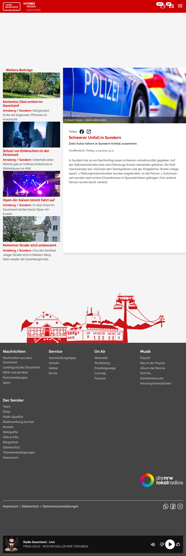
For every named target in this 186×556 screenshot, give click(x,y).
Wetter (53, 368)
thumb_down (162, 544)
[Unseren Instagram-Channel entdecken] (180, 506)
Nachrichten (14, 351)
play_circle (170, 544)
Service (55, 351)
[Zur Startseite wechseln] (11, 6)
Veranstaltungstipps (62, 358)
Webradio (101, 358)
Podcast (100, 378)
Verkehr (54, 363)
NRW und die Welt (15, 372)
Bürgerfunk (10, 442)
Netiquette (10, 432)
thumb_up (178, 544)
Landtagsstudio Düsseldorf (21, 367)
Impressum (10, 457)
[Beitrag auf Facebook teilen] (82, 131)
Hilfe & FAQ (10, 437)
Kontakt (8, 427)
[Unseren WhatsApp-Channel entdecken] (166, 506)
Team (6, 406)
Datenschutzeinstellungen (60, 506)
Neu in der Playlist (152, 363)
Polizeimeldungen (15, 377)
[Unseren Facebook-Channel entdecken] (173, 506)
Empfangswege (105, 368)
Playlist (145, 358)
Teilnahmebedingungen (19, 452)
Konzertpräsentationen (155, 383)
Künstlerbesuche (151, 378)
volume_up (152, 544)
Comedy (100, 373)
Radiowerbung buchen (18, 422)
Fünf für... (146, 373)
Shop (6, 411)
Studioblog (102, 363)
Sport (7, 382)
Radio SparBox (13, 417)
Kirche (53, 373)
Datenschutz (11, 447)
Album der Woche (152, 368)
